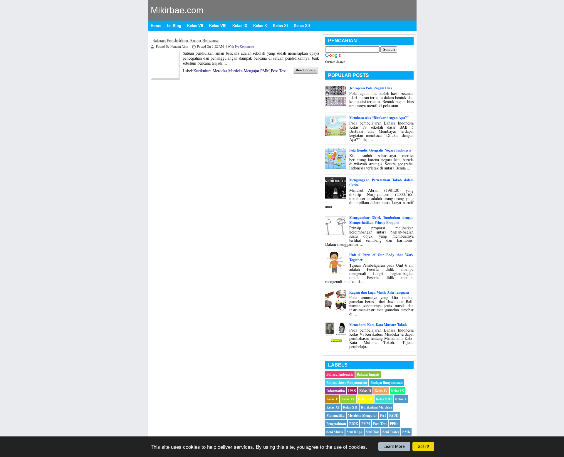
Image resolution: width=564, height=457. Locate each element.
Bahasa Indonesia (339, 374)
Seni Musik (334, 431)
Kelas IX (239, 25)
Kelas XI (280, 25)
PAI (383, 415)
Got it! (423, 446)
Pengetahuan (336, 423)
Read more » (305, 70)
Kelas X (260, 25)
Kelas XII (302, 25)
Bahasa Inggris (368, 374)
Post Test (278, 70)
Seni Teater (390, 431)
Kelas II (365, 390)
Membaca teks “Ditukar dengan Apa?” (379, 117)
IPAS (352, 390)
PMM (265, 70)
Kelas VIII (217, 25)
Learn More (394, 446)
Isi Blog (174, 25)
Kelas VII (195, 25)
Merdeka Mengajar (243, 70)
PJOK (353, 423)
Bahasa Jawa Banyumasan (346, 382)
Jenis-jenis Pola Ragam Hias (370, 87)
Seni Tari (372, 431)
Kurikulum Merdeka (210, 70)
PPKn (394, 423)
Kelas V (332, 398)
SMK (406, 431)
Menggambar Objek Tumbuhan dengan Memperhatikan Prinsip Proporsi (381, 220)
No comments (244, 46)
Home (156, 25)
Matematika (335, 415)
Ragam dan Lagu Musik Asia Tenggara (379, 292)
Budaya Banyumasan (386, 382)
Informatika (335, 390)
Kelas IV (381, 390)
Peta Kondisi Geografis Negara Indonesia (380, 150)
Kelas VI (348, 398)
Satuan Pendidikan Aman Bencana (185, 40)
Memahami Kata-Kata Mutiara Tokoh (378, 324)
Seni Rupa (354, 431)
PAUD (394, 415)
